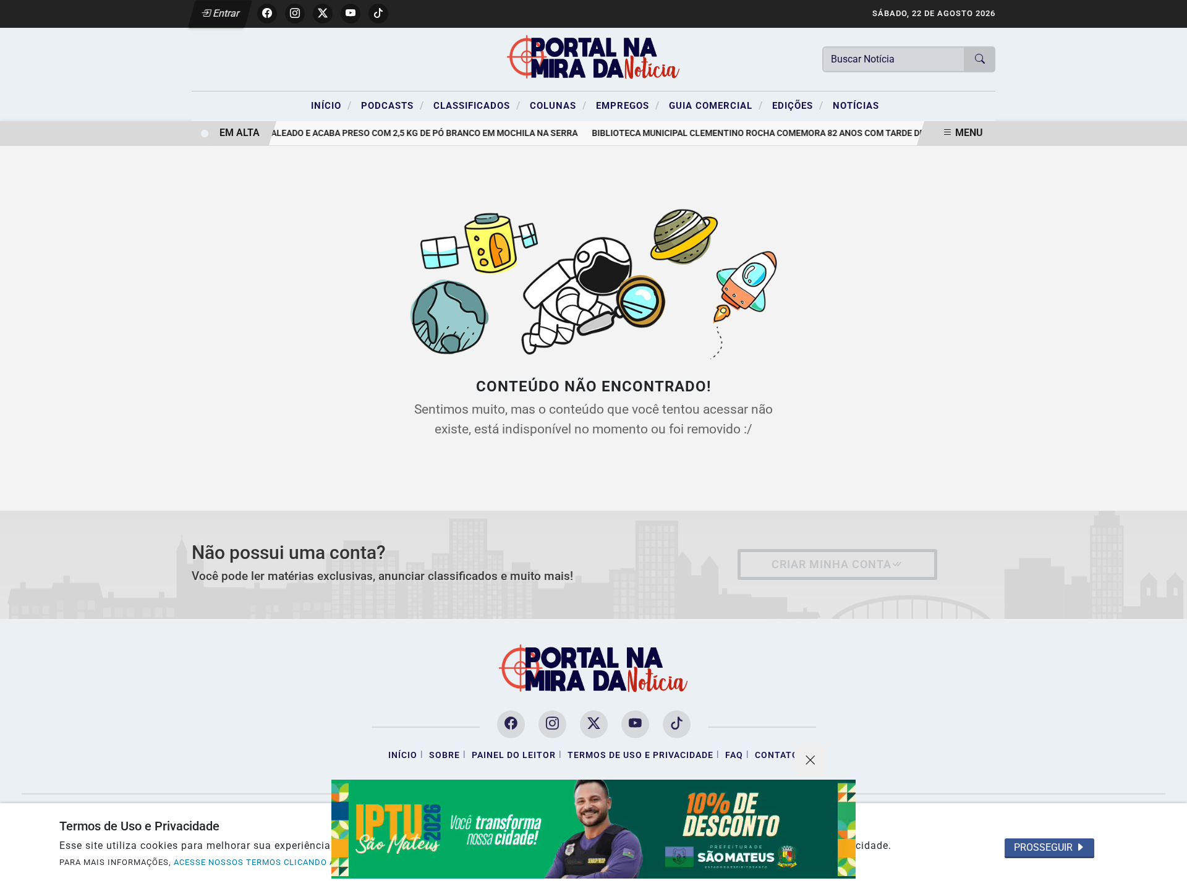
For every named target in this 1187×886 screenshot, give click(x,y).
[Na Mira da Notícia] (593, 58)
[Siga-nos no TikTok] (677, 724)
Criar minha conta (831, 564)
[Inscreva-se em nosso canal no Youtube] (635, 724)
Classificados (477, 105)
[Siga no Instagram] (295, 13)
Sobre (444, 755)
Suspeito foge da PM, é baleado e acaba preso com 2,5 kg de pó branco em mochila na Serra (364, 133)
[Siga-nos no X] (594, 724)
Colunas (558, 105)
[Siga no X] (323, 13)
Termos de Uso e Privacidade (640, 755)
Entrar (225, 13)
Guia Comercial (716, 105)
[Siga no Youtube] (350, 13)
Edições (797, 105)
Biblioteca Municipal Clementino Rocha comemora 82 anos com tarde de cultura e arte (787, 133)
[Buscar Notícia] (979, 59)
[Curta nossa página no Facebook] (511, 724)
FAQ (734, 755)
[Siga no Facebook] (267, 13)
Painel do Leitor (514, 755)
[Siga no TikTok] (378, 13)
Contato (777, 755)
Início (331, 105)
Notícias (856, 105)
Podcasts (392, 105)
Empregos (628, 105)
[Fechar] (809, 761)
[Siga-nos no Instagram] (552, 724)
